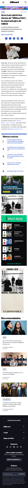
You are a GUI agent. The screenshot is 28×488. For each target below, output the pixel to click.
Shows (3, 12)
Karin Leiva (7, 377)
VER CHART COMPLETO (14, 263)
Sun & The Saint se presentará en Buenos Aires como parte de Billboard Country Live (13, 342)
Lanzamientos (7, 399)
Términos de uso (19, 479)
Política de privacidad (12, 480)
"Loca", (7, 122)
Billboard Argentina (6, 34)
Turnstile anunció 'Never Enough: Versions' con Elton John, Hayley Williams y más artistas (12, 404)
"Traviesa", (13, 122)
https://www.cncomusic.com (14, 129)
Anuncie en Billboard (14, 420)
